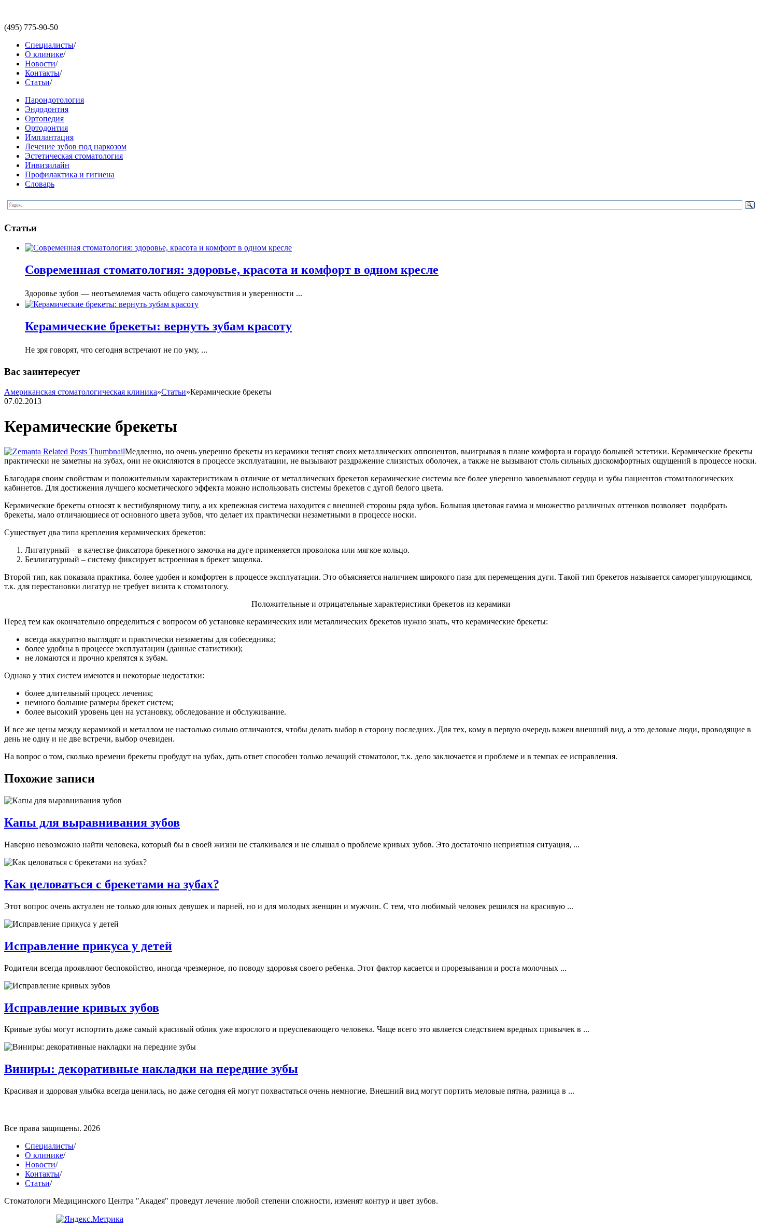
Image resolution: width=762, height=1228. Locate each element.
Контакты (42, 72)
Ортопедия (44, 118)
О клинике (44, 54)
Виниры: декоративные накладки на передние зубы (151, 1069)
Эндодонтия (46, 109)
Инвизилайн (47, 165)
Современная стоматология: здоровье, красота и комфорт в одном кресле (232, 269)
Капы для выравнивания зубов (92, 822)
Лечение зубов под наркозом (75, 146)
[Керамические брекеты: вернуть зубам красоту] (112, 304)
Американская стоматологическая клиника (80, 391)
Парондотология (54, 99)
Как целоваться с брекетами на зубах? (111, 884)
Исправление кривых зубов (81, 1007)
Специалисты (49, 44)
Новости (40, 63)
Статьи (37, 82)
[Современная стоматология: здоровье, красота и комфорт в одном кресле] (158, 247)
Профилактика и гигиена (70, 174)
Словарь (39, 183)
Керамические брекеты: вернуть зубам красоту (158, 326)
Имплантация (49, 137)
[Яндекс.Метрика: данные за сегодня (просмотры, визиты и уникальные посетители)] (89, 1219)
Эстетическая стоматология (74, 155)
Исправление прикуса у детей (88, 946)
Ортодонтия (46, 127)
